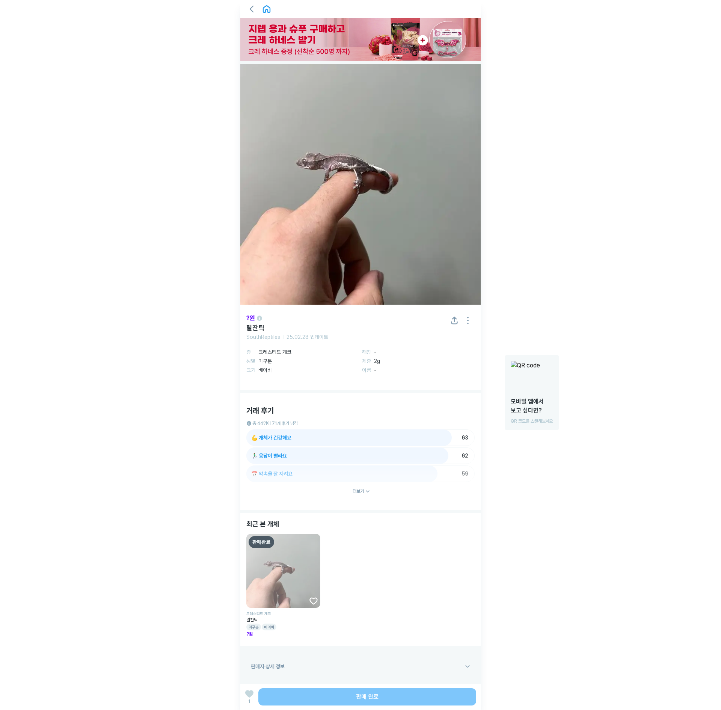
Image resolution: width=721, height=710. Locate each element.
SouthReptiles (263, 337)
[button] (251, 9)
